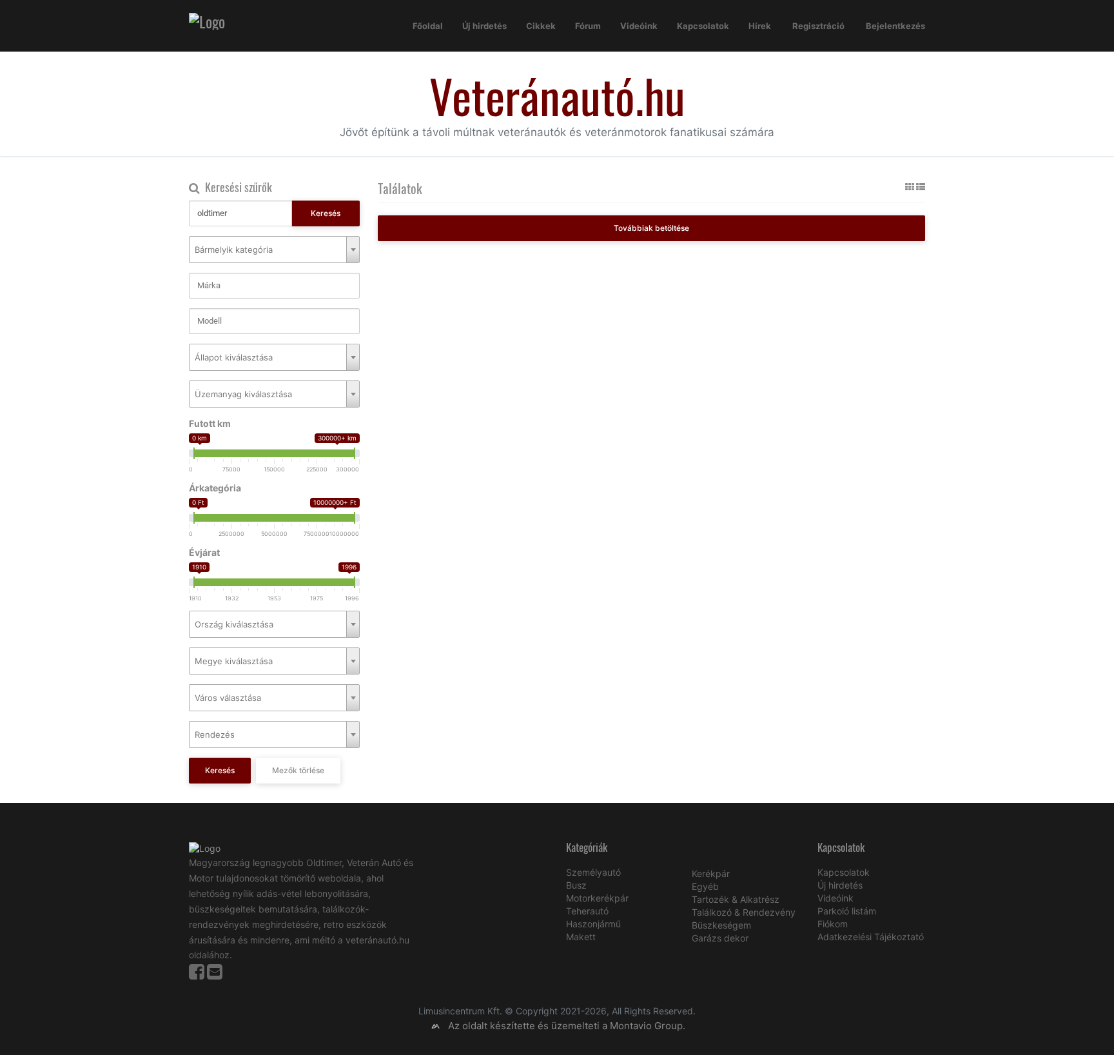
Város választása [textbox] (228, 698)
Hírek (759, 26)
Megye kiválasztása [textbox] (234, 661)
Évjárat (204, 552)
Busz (576, 885)
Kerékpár (711, 873)
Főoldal (428, 26)
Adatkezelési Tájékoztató (870, 936)
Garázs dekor (720, 937)
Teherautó (587, 910)
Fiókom (832, 923)
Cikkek (541, 26)
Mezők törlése (298, 770)
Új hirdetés (484, 26)
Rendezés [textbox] (215, 734)
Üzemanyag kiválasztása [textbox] (243, 394)
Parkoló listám (846, 910)
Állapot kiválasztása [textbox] (234, 357)
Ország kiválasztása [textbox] (234, 624)
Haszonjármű (593, 923)
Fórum (588, 26)
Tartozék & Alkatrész (735, 899)
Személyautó (593, 872)
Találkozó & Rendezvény (744, 912)
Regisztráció (818, 26)
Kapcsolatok (703, 26)
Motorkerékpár (597, 897)
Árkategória (215, 487)
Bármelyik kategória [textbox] (234, 249)
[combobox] (274, 249)
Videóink (639, 26)
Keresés (325, 213)
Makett (581, 936)
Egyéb (705, 886)
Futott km (210, 423)
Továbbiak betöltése (651, 228)
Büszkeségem (721, 925)
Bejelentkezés (895, 26)
